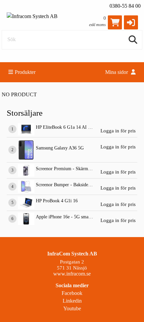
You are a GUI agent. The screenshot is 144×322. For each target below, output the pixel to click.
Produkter (25, 72)
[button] (131, 22)
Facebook (72, 293)
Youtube (72, 308)
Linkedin (72, 301)
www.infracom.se (72, 274)
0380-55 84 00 (125, 6)
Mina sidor (117, 72)
